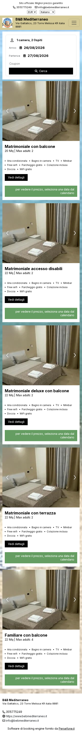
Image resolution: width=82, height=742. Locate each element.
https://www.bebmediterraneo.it (26, 716)
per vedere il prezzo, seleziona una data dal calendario (45, 191)
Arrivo (12, 47)
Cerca (43, 71)
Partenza (14, 55)
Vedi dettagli (16, 177)
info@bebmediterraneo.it (22, 720)
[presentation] (7, 111)
